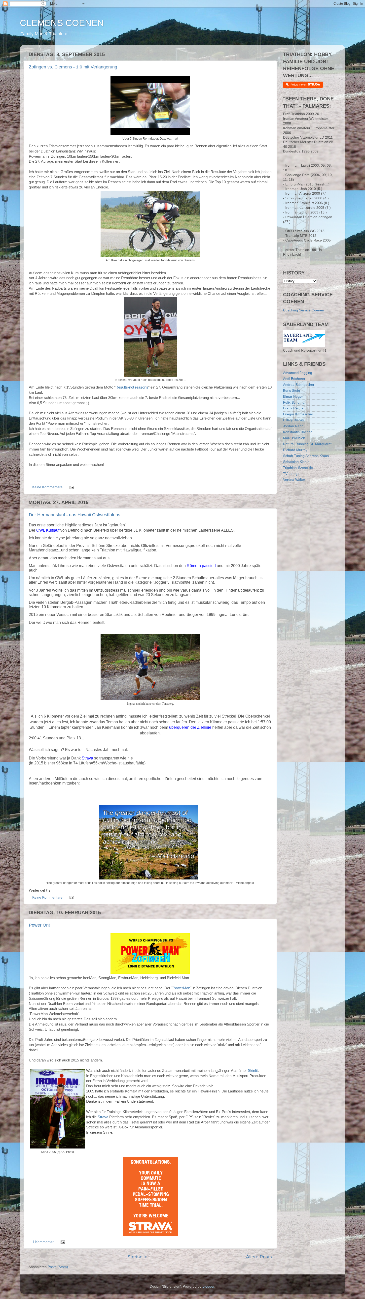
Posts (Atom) (58, 1267)
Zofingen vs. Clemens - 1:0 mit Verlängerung (73, 66)
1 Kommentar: (44, 1242)
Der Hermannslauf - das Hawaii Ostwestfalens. (75, 514)
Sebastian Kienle (296, 462)
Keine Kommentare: (48, 487)
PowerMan (181, 988)
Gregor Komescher (298, 414)
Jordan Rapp (293, 426)
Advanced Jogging (297, 373)
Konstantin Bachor (297, 432)
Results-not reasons (131, 387)
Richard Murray (295, 450)
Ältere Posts (259, 1256)
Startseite (137, 1256)
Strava (103, 1117)
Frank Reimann (295, 408)
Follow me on (299, 84)
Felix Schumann (295, 402)
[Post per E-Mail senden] (71, 487)
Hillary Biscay (293, 420)
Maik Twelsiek (294, 438)
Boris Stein (291, 391)
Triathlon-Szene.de (298, 468)
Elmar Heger (293, 396)
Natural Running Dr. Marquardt (307, 444)
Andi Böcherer (294, 379)
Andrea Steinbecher (298, 385)
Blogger (208, 1286)
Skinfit (253, 1071)
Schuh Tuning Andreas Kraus (306, 456)
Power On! (39, 925)
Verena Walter (294, 480)
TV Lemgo (291, 474)
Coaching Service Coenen (303, 310)
